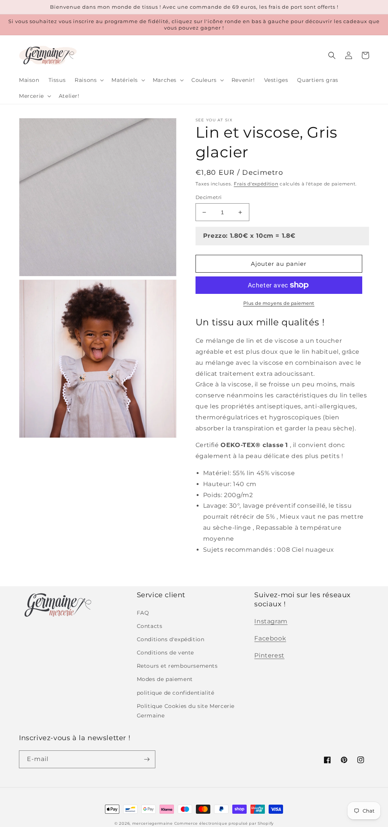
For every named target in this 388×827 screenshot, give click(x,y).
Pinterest (269, 655)
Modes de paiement (165, 679)
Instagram (270, 621)
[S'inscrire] (146, 759)
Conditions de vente (165, 652)
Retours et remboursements (177, 665)
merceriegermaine (152, 823)
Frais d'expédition (256, 184)
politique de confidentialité (175, 692)
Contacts (150, 626)
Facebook (270, 638)
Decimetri (209, 197)
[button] (88, 80)
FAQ (143, 612)
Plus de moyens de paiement (278, 303)
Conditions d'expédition (171, 639)
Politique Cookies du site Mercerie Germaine (186, 711)
